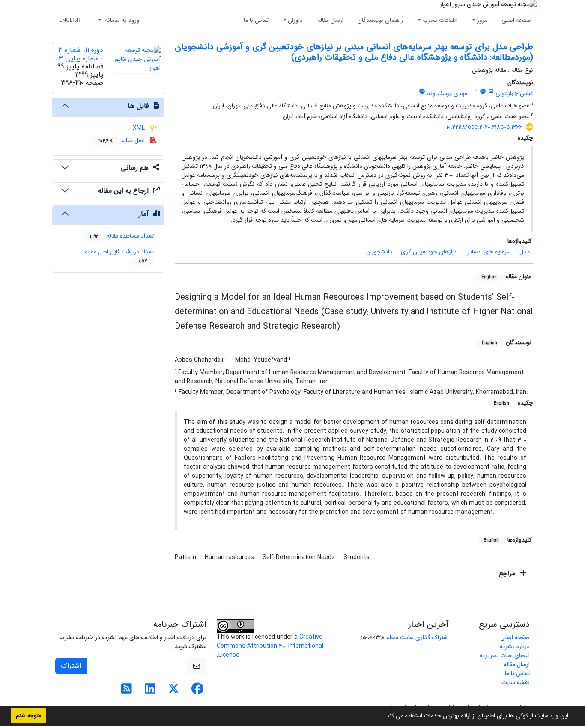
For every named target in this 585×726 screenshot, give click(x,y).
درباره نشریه (515, 646)
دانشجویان (379, 251)
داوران (295, 20)
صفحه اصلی (516, 20)
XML (139, 128)
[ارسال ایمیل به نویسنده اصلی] (491, 91)
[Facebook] (197, 691)
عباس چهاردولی (514, 93)
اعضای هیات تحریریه (505, 655)
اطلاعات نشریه (439, 20)
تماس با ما (256, 20)
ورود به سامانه (121, 20)
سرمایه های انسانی (488, 251)
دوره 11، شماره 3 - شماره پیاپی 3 (80, 54)
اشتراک (71, 666)
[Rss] (126, 691)
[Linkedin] (150, 691)
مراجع (508, 573)
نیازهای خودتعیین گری (429, 251)
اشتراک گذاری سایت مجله (417, 637)
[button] (381, 716)
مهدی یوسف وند (447, 93)
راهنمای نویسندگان (380, 20)
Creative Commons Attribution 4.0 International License (270, 646)
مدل (524, 251)
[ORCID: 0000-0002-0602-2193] (482, 91)
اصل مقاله (122, 140)
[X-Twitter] (173, 691)
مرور (482, 20)
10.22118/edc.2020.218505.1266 (484, 127)
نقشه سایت (515, 682)
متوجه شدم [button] (28, 715)
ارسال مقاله (330, 20)
